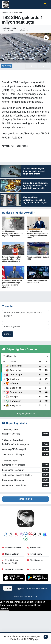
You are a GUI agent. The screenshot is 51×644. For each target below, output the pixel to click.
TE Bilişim (32, 596)
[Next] (45, 534)
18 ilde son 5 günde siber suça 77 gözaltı (37, 281)
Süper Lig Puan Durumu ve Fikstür (10, 561)
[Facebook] (6, 534)
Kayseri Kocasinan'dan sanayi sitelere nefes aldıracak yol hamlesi (11, 259)
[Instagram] (21, 534)
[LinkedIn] (25, 534)
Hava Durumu (36, 547)
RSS (9, 588)
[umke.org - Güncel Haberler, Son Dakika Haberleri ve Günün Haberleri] (5, 4)
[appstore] (14, 578)
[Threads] (40, 534)
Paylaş (8, 66)
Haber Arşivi (35, 569)
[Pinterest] (16, 534)
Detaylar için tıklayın (25, 413)
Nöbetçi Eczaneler (13, 547)
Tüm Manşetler (36, 560)
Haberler (6, 13)
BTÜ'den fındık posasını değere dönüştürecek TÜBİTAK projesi (25, 638)
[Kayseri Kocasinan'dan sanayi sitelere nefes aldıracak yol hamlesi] (13, 248)
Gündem (18, 13)
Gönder (7, 334)
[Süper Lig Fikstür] (47, 423)
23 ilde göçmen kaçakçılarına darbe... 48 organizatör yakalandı (12, 233)
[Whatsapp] (25, 538)
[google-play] (37, 578)
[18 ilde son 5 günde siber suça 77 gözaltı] (38, 272)
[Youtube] (30, 534)
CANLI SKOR (25, 499)
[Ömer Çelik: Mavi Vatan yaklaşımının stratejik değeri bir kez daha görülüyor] (13, 272)
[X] (11, 534)
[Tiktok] (35, 534)
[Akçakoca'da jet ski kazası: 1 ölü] (38, 248)
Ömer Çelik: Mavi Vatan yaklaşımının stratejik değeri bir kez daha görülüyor (12, 283)
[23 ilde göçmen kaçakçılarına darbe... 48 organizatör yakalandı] (13, 223)
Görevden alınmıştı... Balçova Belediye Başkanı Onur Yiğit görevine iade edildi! (37, 234)
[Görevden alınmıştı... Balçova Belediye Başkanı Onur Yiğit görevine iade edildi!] (38, 223)
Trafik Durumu (36, 554)
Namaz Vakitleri (12, 554)
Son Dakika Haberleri (13, 569)
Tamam (4, 608)
